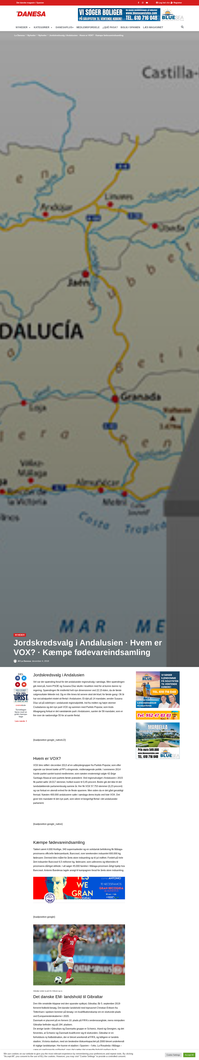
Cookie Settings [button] (173, 1055)
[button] (23, 27)
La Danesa (19, 35)
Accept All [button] (189, 1055)
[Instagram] (143, 3)
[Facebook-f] (138, 3)
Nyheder (31, 35)
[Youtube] (147, 3)
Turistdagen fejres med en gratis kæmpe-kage (20, 713)
